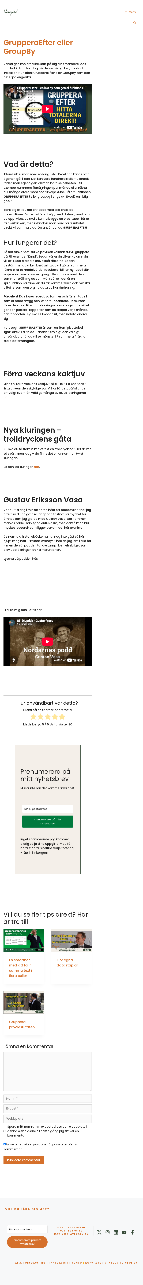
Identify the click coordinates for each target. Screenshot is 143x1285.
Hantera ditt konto (65, 1262)
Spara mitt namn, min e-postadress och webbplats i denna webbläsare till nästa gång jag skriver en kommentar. (47, 1131)
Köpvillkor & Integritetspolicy (111, 1262)
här (6, 397)
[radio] (33, 717)
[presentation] (23, 940)
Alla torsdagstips (30, 1262)
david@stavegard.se (71, 1233)
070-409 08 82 (71, 1230)
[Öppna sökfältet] (135, 22)
